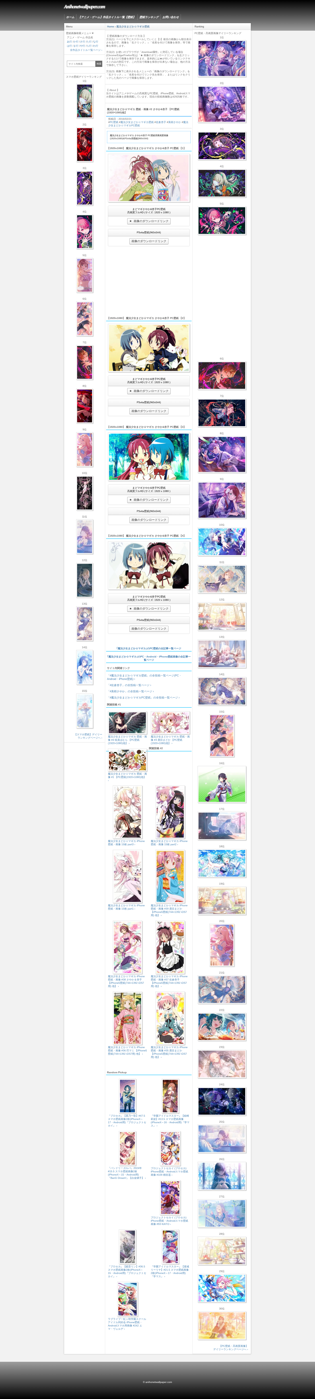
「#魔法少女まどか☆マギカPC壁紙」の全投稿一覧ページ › (143, 697)
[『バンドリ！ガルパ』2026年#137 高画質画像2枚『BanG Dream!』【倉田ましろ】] (222, 58)
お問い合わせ (170, 17)
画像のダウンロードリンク (151, 221)
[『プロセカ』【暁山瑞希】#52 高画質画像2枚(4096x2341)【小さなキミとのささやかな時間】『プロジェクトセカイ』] (222, 1064)
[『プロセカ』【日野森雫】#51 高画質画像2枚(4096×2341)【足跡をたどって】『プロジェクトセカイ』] (222, 826)
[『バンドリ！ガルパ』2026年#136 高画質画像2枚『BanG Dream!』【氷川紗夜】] (222, 104)
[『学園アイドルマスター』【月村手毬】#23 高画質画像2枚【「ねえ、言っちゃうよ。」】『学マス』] (222, 735)
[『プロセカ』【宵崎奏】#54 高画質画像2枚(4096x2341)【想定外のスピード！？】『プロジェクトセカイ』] (222, 1213)
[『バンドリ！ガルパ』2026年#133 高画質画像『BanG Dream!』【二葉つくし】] (222, 784)
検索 (99, 63)
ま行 (76, 45)
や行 (82, 45)
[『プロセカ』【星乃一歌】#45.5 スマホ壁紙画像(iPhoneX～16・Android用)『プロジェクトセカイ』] (84, 667)
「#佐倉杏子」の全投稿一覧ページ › (129, 685)
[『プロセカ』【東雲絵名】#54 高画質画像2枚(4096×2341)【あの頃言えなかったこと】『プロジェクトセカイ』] (222, 146)
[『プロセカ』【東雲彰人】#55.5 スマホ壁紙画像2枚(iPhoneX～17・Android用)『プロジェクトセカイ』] (84, 362)
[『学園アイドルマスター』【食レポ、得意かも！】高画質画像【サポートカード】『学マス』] (222, 1027)
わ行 (95, 45)
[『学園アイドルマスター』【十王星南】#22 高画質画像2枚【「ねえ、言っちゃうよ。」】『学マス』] (222, 945)
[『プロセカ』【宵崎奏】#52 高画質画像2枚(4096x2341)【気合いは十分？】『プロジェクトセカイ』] (222, 542)
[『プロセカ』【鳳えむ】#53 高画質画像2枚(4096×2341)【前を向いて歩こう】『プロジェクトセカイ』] (222, 1288)
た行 (89, 41)
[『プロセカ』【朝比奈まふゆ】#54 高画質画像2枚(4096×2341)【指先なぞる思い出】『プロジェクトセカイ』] (222, 1138)
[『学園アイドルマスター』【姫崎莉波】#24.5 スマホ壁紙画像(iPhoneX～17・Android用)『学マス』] (84, 275)
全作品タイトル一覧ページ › (86, 49)
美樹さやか (174, 122)
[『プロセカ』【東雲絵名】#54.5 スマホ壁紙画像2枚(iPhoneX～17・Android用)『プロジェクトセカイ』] (84, 188)
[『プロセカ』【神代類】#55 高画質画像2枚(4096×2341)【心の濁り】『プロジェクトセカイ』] (222, 900)
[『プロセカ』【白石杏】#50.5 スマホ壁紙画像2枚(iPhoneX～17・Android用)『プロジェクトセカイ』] (84, 144)
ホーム (70, 17)
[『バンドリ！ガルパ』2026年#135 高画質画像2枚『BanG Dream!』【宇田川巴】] (222, 500)
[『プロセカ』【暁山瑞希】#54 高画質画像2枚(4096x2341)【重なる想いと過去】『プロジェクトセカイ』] (222, 616)
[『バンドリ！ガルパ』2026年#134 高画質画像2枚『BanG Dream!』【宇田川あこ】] (222, 454)
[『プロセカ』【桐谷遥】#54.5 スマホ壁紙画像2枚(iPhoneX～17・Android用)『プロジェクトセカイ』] (84, 623)
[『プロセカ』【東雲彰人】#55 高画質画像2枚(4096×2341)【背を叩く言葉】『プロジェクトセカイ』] (222, 375)
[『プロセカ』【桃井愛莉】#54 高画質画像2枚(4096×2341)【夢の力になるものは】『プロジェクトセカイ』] (222, 220)
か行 (76, 41)
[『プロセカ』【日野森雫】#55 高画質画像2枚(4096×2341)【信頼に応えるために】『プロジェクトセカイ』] (222, 989)
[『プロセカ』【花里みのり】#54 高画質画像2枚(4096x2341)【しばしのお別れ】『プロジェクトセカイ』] (222, 579)
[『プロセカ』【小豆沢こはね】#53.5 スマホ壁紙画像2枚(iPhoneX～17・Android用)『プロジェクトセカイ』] (84, 406)
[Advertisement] (149, 283)
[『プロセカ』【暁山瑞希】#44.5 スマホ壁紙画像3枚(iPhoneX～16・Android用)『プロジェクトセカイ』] (84, 493)
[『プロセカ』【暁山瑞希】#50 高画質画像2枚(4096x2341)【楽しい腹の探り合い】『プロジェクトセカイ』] (222, 654)
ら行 (89, 45)
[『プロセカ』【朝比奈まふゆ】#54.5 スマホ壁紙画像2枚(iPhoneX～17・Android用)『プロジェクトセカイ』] (84, 536)
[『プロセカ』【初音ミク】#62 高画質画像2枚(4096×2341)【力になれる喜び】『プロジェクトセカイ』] (222, 863)
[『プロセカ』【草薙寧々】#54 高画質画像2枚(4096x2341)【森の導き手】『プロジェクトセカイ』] (222, 183)
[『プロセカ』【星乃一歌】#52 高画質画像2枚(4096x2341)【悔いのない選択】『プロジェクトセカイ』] (222, 1176)
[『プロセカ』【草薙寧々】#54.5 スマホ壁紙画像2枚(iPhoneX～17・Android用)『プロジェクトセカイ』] (84, 101)
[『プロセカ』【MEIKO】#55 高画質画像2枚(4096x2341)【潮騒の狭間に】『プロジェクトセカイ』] (222, 413)
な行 (95, 41)
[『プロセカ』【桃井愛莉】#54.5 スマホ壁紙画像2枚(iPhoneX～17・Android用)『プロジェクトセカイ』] (84, 231)
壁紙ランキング (149, 17)
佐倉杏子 (161, 122)
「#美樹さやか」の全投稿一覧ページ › (130, 691)
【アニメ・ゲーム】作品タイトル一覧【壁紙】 (107, 17)
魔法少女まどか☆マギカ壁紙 (137, 122)
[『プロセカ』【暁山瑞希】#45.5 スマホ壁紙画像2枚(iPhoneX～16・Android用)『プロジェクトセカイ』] (84, 711)
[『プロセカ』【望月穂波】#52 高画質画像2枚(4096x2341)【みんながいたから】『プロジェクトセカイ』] (222, 1325)
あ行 (69, 41)
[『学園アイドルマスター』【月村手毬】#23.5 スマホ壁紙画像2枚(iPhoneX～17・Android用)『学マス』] (84, 318)
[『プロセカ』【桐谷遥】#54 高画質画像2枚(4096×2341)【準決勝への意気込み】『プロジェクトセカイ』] (222, 691)
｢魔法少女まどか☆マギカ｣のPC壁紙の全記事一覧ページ (148, 648)
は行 (69, 45)
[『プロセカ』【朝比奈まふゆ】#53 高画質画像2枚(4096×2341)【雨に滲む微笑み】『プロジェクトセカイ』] (222, 1101)
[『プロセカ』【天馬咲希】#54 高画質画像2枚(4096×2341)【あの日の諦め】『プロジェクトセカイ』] (222, 1251)
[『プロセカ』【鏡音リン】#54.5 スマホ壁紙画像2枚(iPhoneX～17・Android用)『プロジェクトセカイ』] (84, 580)
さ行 (82, 41)
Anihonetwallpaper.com (84, 6)
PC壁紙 (114, 122)
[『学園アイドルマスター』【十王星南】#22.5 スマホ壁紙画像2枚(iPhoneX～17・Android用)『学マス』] (84, 449)
